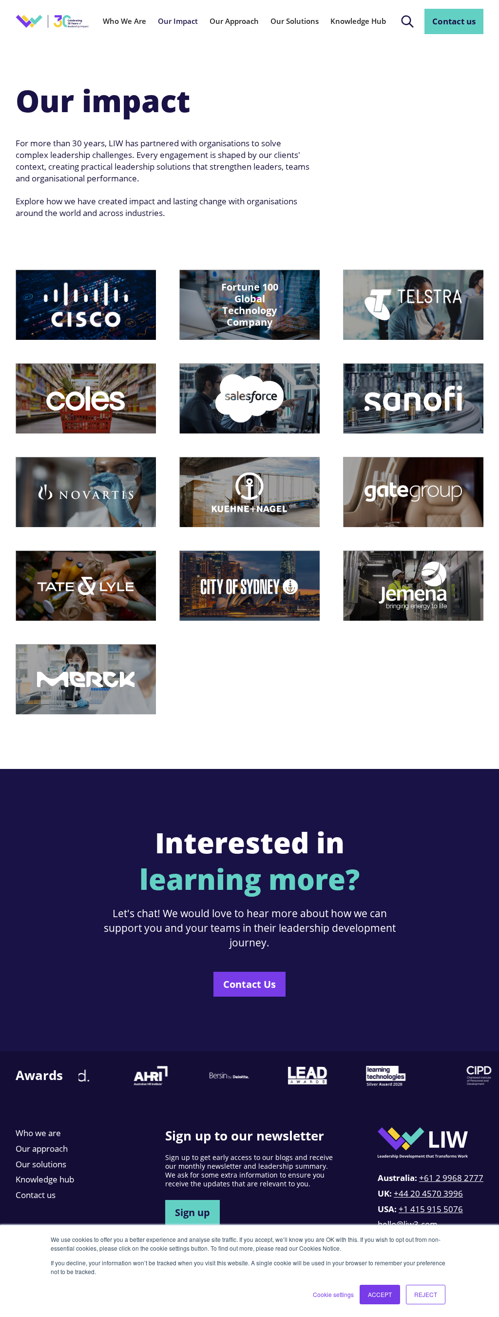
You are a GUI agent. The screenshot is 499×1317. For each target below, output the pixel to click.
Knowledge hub (45, 1179)
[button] (124, 21)
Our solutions (41, 1164)
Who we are (38, 1133)
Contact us (454, 21)
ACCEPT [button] (380, 1294)
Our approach (42, 1148)
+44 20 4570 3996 (428, 1193)
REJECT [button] (425, 1294)
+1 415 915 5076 (431, 1209)
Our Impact (178, 21)
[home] (52, 21)
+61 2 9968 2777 (451, 1177)
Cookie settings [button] (333, 1294)
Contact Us (249, 984)
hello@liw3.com (408, 1224)
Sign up (192, 1212)
